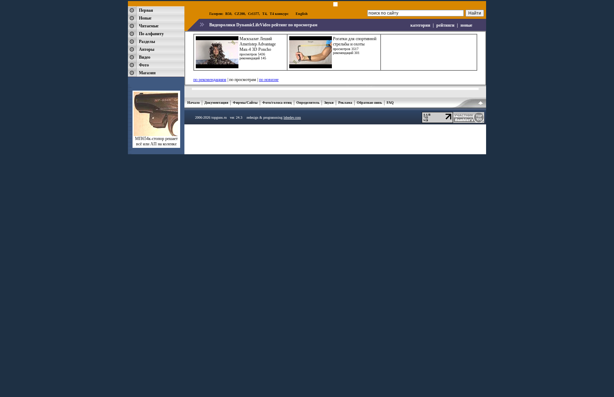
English (302, 14)
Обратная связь (369, 102)
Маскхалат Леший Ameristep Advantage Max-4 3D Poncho (257, 44)
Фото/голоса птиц (277, 102)
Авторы (146, 49)
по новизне (269, 79)
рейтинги (445, 25)
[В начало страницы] (480, 104)
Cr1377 (253, 14)
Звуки (329, 102)
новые (466, 25)
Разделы (147, 41)
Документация (216, 102)
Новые (145, 18)
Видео (144, 57)
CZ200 (240, 14)
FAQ (390, 102)
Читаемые (148, 25)
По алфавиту (151, 33)
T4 (264, 14)
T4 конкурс (279, 14)
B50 (228, 14)
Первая (146, 10)
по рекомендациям (209, 79)
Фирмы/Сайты (245, 102)
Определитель (307, 102)
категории (420, 25)
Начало (193, 102)
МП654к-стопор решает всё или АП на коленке (156, 141)
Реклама (345, 102)
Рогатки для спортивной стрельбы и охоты (354, 41)
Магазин (147, 72)
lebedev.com (292, 117)
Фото (144, 65)
